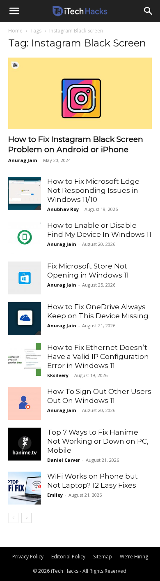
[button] (14, 11)
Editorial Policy (68, 556)
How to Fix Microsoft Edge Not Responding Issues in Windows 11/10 (93, 190)
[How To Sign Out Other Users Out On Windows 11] (24, 403)
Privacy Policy (27, 556)
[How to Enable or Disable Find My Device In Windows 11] (24, 237)
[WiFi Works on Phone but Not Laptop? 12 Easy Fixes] (24, 488)
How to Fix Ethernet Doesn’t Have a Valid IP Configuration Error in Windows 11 (98, 356)
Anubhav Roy (63, 209)
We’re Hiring (134, 556)
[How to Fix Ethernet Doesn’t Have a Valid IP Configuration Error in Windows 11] (24, 359)
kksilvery (58, 375)
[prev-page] (13, 518)
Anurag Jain (22, 160)
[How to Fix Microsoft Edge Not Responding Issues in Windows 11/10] (24, 193)
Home (15, 30)
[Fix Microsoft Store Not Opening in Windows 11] (24, 278)
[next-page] (26, 518)
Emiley (55, 495)
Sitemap (102, 556)
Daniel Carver (63, 460)
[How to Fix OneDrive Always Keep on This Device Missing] (24, 318)
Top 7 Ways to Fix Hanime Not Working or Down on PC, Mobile (98, 441)
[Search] (148, 11)
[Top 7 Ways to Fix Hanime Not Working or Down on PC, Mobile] (24, 444)
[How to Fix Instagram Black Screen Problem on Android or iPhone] (80, 93)
